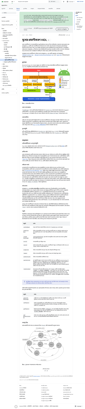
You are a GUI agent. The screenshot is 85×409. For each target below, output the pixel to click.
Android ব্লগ (43, 392)
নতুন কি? (3, 8)
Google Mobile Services (68, 394)
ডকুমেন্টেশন (4, 5)
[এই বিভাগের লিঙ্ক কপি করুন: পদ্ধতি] (26, 211)
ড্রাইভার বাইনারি (22, 398)
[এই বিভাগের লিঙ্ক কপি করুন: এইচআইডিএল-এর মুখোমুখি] (39, 143)
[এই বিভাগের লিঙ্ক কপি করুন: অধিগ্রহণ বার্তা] (30, 165)
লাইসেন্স (41, 406)
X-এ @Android (44, 387)
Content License (36, 376)
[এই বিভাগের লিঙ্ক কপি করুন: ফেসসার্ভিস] (29, 117)
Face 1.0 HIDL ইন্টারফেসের (39, 124)
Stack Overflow (66, 396)
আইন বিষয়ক (35, 406)
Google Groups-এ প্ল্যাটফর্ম (46, 396)
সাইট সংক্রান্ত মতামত (54, 406)
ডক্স (12, 1)
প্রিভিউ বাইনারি (22, 394)
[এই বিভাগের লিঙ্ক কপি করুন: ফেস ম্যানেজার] (32, 107)
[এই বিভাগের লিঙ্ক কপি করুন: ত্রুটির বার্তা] (29, 152)
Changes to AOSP (57, 22)
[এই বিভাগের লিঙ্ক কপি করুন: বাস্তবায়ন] (29, 140)
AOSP (23, 35)
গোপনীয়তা (46, 406)
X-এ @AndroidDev (45, 390)
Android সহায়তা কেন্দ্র (67, 387)
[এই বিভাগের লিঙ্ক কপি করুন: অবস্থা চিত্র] (29, 322)
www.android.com (67, 392)
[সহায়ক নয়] (69, 35)
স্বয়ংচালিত (51, 8)
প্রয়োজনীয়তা (21, 390)
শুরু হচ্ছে (11, 8)
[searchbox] (9, 13)
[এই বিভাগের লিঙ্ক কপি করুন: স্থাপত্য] (28, 62)
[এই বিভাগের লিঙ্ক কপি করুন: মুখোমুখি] (28, 129)
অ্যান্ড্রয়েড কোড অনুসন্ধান (23, 1)
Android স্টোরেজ (22, 387)
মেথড (63, 146)
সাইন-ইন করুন (80, 1)
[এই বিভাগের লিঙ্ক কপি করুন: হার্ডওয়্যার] (28, 186)
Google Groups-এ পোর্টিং (46, 400)
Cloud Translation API (44, 28)
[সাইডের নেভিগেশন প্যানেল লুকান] (16, 406)
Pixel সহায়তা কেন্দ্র (66, 390)
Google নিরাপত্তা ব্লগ (45, 394)
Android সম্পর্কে (22, 406)
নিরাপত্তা (18, 8)
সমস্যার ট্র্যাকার (66, 398)
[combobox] (54, 1)
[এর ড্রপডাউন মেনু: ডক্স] (14, 1)
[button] (8, 21)
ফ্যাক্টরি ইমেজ (22, 396)
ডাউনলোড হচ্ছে (22, 392)
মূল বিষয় (25, 8)
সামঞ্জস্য (32, 8)
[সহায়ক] (67, 35)
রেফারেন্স (58, 8)
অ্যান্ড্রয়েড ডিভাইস (41, 8)
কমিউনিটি (29, 406)
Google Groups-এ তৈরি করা (46, 398)
